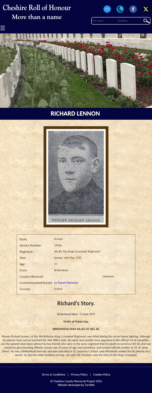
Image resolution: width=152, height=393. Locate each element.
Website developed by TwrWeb (76, 385)
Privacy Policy (79, 374)
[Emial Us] (107, 13)
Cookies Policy (101, 374)
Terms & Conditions (53, 374)
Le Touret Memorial (66, 282)
